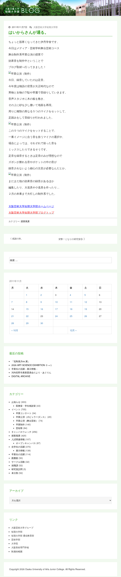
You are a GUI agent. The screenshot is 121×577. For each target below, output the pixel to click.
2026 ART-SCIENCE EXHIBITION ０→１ (32, 365)
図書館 (15, 458)
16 (41, 309)
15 (27, 309)
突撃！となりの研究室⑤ (70, 239)
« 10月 (14, 330)
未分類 (15, 472)
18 (71, 309)
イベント (16, 409)
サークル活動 (18, 461)
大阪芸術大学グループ (22, 527)
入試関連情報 (18, 439)
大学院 (14, 543)
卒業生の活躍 (18, 454)
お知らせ (16, 402)
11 (71, 301)
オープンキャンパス (26, 443)
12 (85, 301)
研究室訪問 (17, 469)
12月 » (73, 330)
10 (56, 301)
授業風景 (25, 221)
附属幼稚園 (16, 551)
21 (12, 316)
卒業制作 (20, 424)
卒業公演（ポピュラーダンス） (31, 416)
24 (56, 316)
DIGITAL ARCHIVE (21, 376)
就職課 (15, 465)
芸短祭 (19, 428)
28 (12, 323)
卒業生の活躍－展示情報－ (25, 368)
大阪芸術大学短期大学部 (45, 27)
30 (41, 323)
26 (85, 316)
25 (71, 316)
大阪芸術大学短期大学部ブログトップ (31, 212)
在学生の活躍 (18, 446)
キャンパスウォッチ (21, 431)
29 (27, 323)
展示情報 (20, 450)
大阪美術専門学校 (20, 547)
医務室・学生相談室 (26, 405)
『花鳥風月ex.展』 (21, 361)
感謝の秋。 (17, 238)
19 (85, 309)
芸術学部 (15, 539)
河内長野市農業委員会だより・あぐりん (31, 372)
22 (27, 316)
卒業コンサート (23, 413)
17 (56, 309)
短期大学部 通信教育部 (22, 535)
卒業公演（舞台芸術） (27, 420)
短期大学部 (16, 531)
